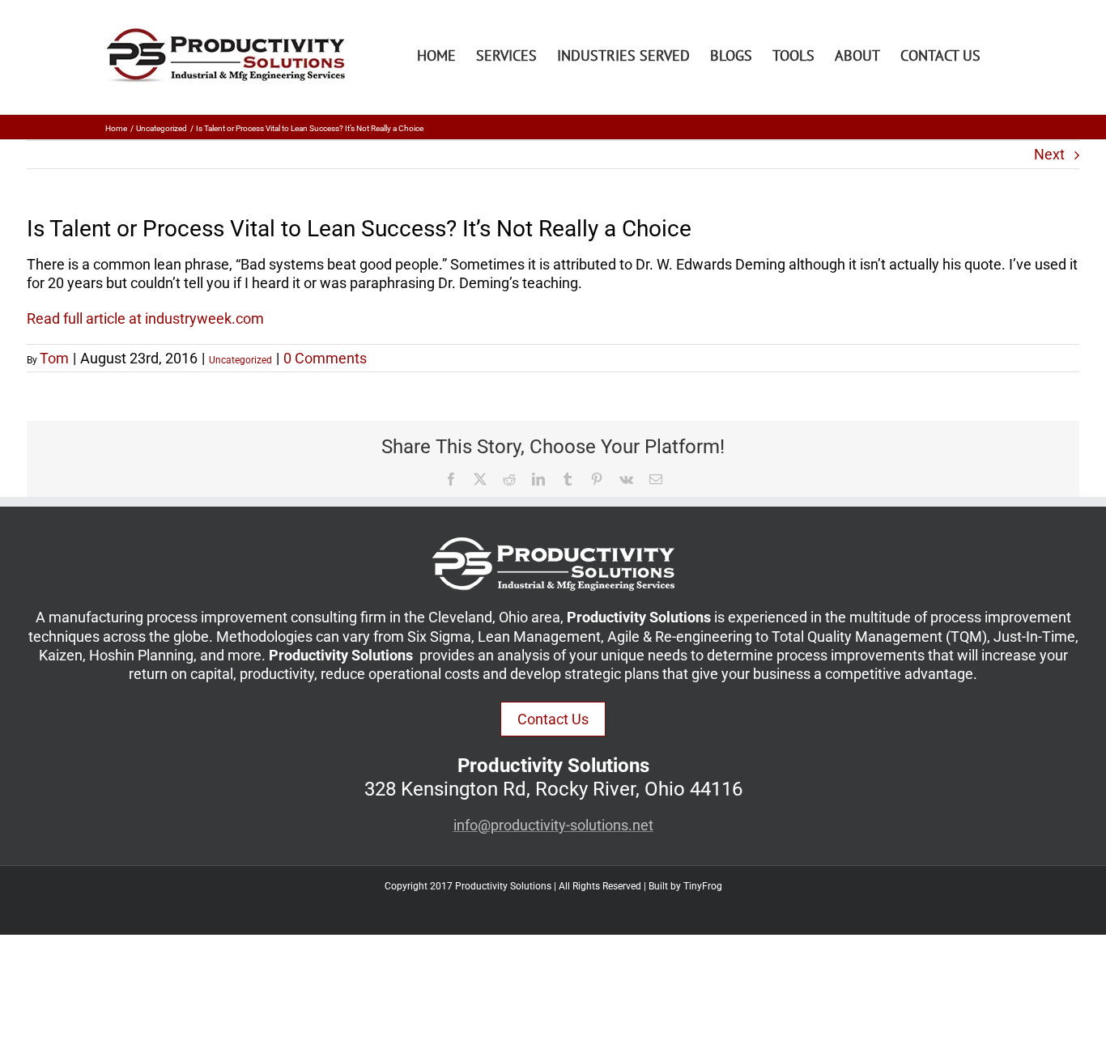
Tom (54, 358)
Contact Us (553, 719)
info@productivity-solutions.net (553, 825)
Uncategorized (240, 360)
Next (1049, 154)
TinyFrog (702, 886)
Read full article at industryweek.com (145, 318)
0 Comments (325, 358)
